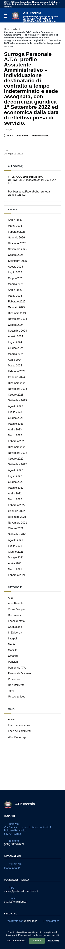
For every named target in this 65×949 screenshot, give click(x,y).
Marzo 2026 (15, 225)
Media (11, 644)
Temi (11, 690)
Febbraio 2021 (16, 575)
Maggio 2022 (16, 487)
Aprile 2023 (15, 429)
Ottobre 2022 (15, 458)
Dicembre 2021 (17, 516)
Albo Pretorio (16, 603)
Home (7, 29)
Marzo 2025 (15, 295)
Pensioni (13, 661)
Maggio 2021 (16, 557)
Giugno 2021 (15, 551)
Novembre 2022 (17, 452)
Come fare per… (18, 609)
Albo (15, 29)
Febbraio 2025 (16, 301)
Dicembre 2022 (17, 447)
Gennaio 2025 (16, 307)
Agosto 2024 (15, 336)
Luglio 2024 (15, 342)
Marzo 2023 (15, 435)
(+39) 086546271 (14, 844)
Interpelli (13, 638)
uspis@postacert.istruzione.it (21, 891)
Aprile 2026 (15, 220)
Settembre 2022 (17, 464)
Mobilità (12, 650)
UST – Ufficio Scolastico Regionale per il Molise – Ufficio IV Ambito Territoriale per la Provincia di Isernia (32, 4)
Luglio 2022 (15, 476)
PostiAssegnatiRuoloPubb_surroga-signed (29, 193)
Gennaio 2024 (16, 377)
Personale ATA (40, 135)
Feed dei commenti (19, 731)
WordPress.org (17, 737)
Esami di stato (16, 621)
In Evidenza (15, 632)
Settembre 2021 (17, 534)
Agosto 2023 (15, 406)
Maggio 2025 (16, 284)
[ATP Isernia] (15, 15)
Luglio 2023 (15, 412)
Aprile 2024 (15, 359)
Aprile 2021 (15, 563)
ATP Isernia (40, 17)
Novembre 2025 (17, 249)
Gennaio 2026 (16, 237)
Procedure (14, 679)
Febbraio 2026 (16, 231)
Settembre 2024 (17, 330)
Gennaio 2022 (16, 511)
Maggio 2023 (16, 423)
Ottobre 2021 (15, 528)
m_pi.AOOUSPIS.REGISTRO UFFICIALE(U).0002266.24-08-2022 (32, 179)
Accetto (37, 941)
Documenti (22, 135)
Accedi (12, 719)
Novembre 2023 (17, 388)
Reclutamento (16, 685)
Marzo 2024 (15, 365)
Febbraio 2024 (16, 371)
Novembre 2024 (17, 318)
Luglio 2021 (15, 546)
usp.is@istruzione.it (15, 901)
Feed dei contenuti (19, 725)
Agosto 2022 (15, 470)
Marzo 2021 (15, 569)
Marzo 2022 (15, 499)
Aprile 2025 (15, 290)
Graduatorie (15, 626)
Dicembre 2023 (17, 383)
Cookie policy (53, 941)
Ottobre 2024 (15, 324)
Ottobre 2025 (15, 254)
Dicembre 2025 (17, 243)
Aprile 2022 (15, 493)
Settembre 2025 (17, 260)
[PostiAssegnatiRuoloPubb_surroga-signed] (32, 199)
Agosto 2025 (15, 266)
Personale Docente (19, 673)
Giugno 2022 (15, 482)
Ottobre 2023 (15, 394)
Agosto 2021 (15, 540)
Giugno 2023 (15, 418)
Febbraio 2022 (16, 505)
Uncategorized (16, 696)
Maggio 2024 (16, 354)
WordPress (30, 921)
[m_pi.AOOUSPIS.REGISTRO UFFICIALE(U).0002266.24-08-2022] (32, 187)
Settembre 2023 (17, 400)
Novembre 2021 (17, 522)
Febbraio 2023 (16, 441)
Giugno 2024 (15, 348)
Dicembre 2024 (17, 313)
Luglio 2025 (15, 272)
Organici (13, 655)
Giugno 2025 (15, 278)
